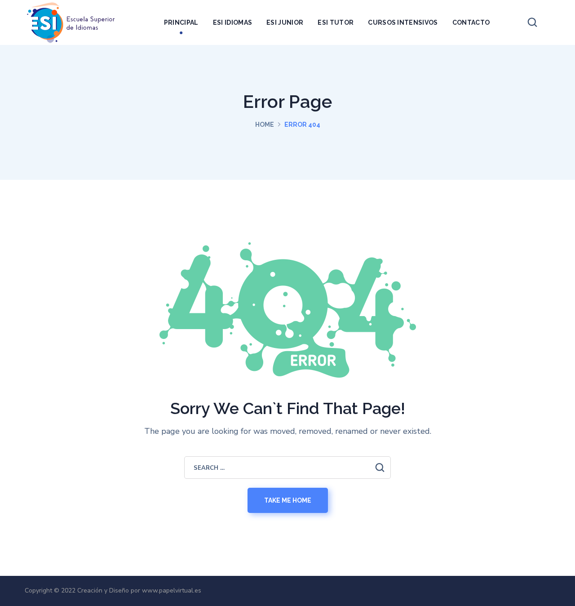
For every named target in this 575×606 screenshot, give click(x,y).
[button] (532, 22)
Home (264, 124)
